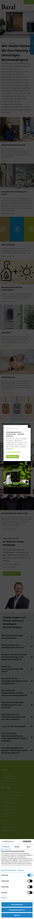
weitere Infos (12, 456)
